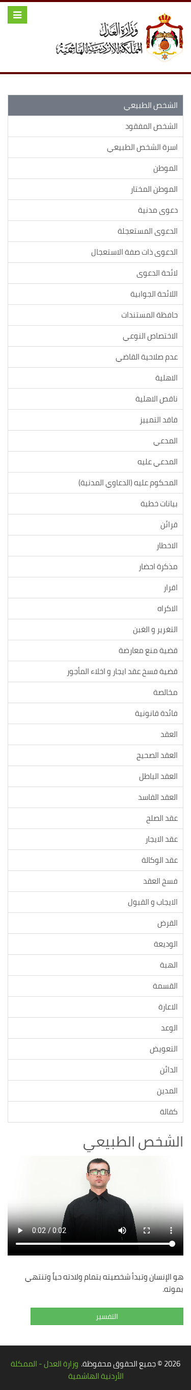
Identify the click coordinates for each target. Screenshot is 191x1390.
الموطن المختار (154, 189)
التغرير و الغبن (155, 629)
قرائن (169, 524)
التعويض (164, 1048)
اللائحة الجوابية (154, 293)
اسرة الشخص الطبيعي (142, 147)
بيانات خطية (159, 503)
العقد (169, 734)
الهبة (169, 964)
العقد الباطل (158, 776)
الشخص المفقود (151, 126)
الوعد (169, 1027)
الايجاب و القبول (153, 901)
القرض (167, 922)
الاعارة (168, 1006)
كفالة (169, 1111)
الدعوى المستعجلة (148, 230)
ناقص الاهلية (156, 398)
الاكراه (167, 608)
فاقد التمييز (159, 419)
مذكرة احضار (158, 566)
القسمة (165, 985)
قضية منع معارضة (148, 650)
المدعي (165, 440)
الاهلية (166, 377)
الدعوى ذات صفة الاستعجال (134, 251)
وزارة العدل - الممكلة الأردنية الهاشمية (67, 1369)
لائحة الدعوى (157, 272)
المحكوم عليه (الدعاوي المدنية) (128, 482)
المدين (167, 1090)
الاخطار (167, 545)
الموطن (165, 168)
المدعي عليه (158, 461)
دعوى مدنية (158, 210)
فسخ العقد (160, 880)
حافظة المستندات (149, 314)
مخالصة (165, 692)
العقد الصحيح (157, 755)
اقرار (170, 587)
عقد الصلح (162, 818)
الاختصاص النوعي (150, 335)
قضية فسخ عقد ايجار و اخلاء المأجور (122, 671)
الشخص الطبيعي (151, 105)
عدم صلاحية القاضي (147, 356)
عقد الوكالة (160, 860)
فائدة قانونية (156, 713)
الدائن (169, 1069)
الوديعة (166, 943)
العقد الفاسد (158, 797)
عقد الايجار (161, 839)
